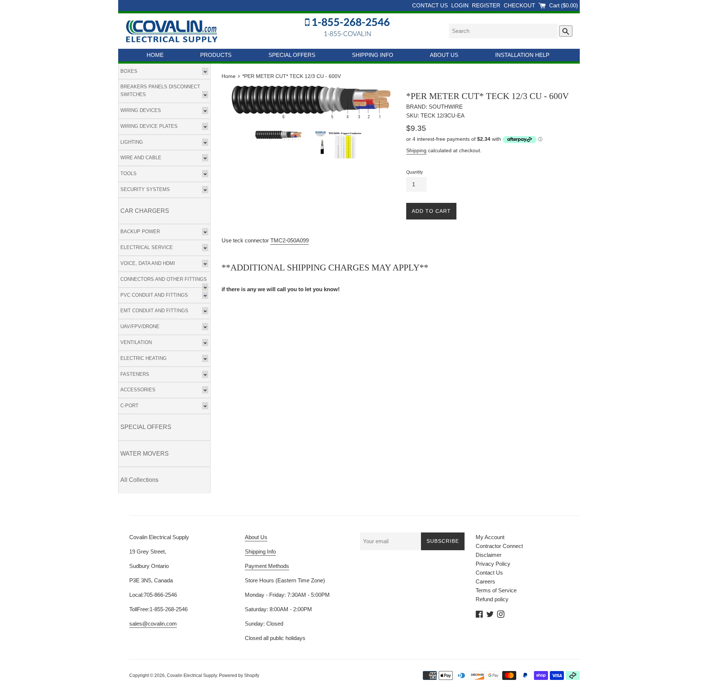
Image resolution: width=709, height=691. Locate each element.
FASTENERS (134, 374)
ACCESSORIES (137, 389)
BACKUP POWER (140, 231)
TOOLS (128, 173)
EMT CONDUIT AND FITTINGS (154, 310)
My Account (490, 537)
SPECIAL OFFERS (291, 55)
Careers (485, 581)
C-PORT (129, 405)
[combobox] (503, 31)
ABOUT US (444, 55)
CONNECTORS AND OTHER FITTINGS (163, 279)
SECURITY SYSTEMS (145, 189)
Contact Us (489, 572)
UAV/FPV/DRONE (140, 326)
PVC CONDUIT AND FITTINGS (154, 295)
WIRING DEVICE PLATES (149, 126)
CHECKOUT (520, 5)
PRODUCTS (216, 55)
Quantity (414, 172)
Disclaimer (488, 555)
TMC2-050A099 (289, 240)
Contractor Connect (499, 546)
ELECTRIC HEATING (143, 358)
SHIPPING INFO (372, 55)
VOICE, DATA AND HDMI (147, 263)
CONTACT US (430, 5)
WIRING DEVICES (140, 110)
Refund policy (492, 599)
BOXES (128, 71)
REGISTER (487, 5)
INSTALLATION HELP (522, 55)
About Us (256, 537)
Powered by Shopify (239, 675)
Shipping (416, 150)
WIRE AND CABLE (140, 157)
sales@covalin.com (153, 623)
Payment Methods (267, 566)
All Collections (139, 480)
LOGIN (460, 5)
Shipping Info (260, 551)
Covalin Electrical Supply (192, 675)
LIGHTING (131, 142)
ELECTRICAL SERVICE (146, 247)
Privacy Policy (493, 564)
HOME (155, 55)
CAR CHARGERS (144, 211)
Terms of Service (496, 590)
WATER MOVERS (144, 453)
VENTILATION (136, 342)
